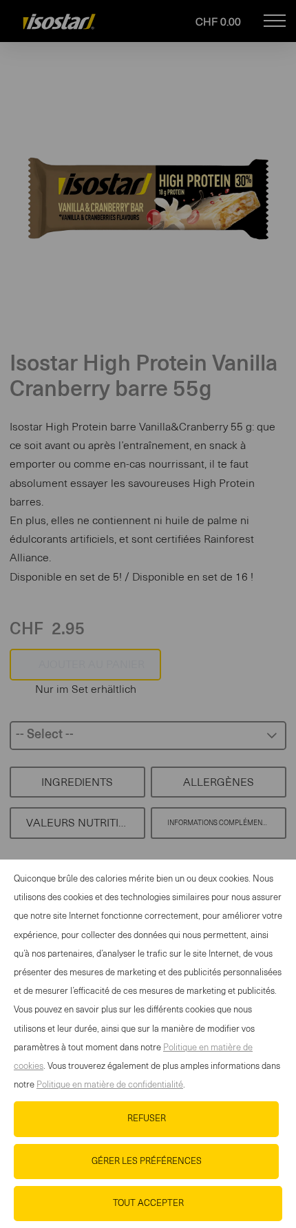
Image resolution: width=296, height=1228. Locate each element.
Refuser (146, 1118)
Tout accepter (148, 1203)
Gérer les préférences (147, 1161)
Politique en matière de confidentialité (109, 1085)
